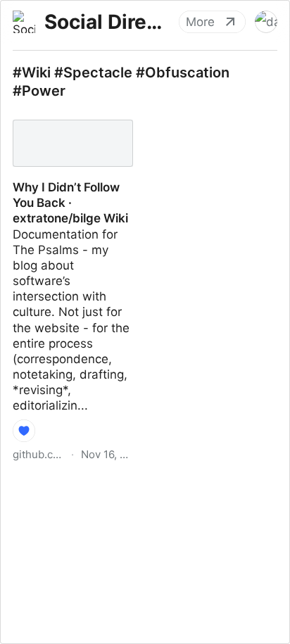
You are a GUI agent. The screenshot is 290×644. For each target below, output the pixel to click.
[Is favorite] (24, 430)
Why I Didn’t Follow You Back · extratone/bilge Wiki (65, 130)
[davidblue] (266, 22)
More (200, 22)
